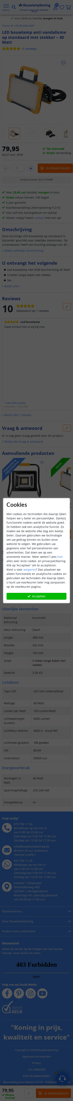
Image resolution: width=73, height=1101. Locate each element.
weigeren (29, 569)
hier (60, 557)
